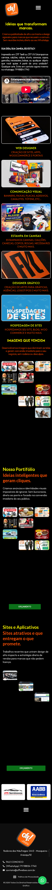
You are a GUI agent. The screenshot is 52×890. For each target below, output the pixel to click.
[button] (38, 7)
